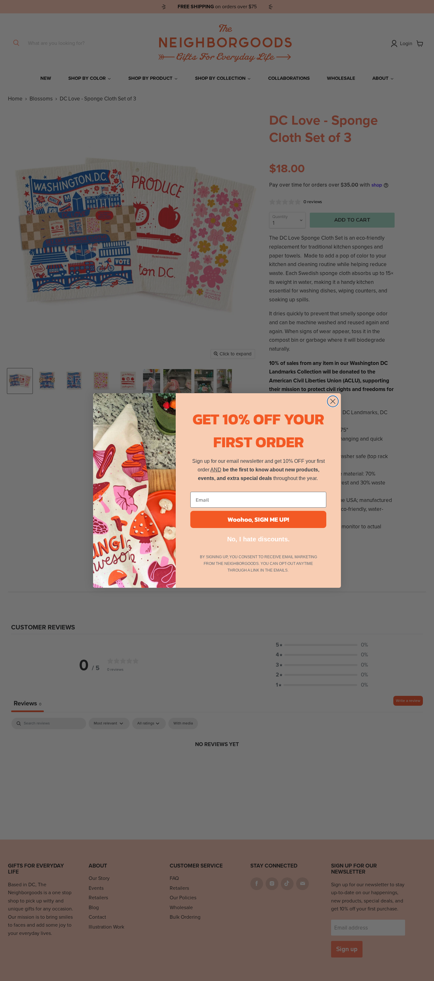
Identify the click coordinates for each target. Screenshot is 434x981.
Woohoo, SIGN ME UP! (258, 519)
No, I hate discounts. (258, 539)
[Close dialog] (332, 401)
